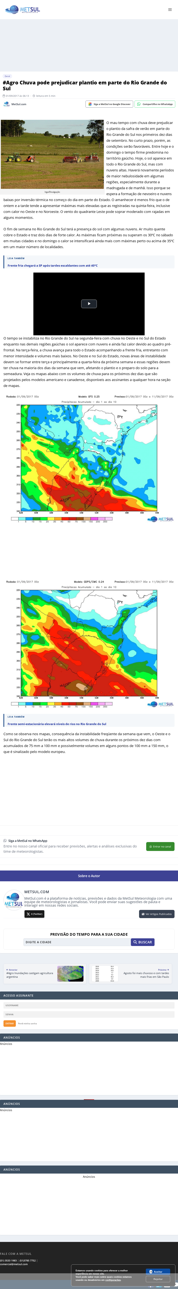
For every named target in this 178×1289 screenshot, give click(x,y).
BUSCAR (145, 942)
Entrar (10, 1023)
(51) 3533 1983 (8, 1260)
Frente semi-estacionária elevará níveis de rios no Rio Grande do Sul (57, 724)
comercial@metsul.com (14, 1264)
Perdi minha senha (27, 1023)
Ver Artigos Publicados (159, 914)
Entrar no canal (162, 846)
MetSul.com (18, 104)
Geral (7, 76)
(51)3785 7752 (28, 1260)
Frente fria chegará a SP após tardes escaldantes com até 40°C (53, 265)
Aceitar (158, 1271)
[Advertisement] (89, 45)
